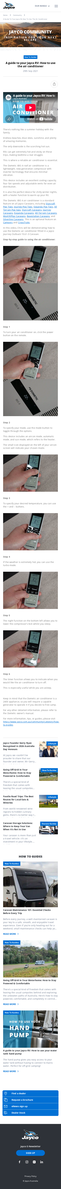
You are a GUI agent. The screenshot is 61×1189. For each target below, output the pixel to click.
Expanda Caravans (24, 213)
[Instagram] (26, 1162)
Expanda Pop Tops (43, 206)
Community (17, 15)
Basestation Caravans (38, 216)
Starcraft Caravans (32, 209)
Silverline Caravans (13, 219)
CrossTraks (24, 222)
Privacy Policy (31, 1176)
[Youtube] (34, 1162)
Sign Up (30, 1152)
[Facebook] (19, 1162)
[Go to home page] (30, 1135)
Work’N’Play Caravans (14, 216)
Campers (8, 222)
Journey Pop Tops (23, 206)
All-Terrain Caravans (46, 213)
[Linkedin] (41, 1162)
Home (5, 15)
